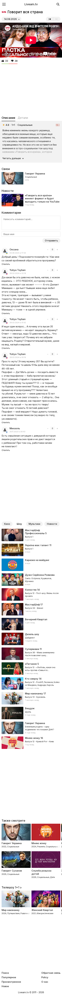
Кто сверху (31, 678)
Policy (44, 977)
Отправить (51, 240)
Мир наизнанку (34, 693)
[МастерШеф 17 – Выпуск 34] (31, 609)
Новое (5, 986)
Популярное (9, 977)
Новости (52, 523)
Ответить (6, 264)
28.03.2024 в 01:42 (18, 323)
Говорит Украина (35, 173)
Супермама (32, 649)
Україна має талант (37, 545)
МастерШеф (32, 604)
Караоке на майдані (37, 560)
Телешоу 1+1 (10, 887)
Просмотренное (11, 981)
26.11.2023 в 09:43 (17, 432)
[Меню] (3, 4)
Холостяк (31, 589)
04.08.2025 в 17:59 (18, 253)
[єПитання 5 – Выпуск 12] (31, 668)
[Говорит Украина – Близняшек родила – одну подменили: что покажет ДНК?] (31, 728)
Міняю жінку (32, 737)
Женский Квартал (42, 910)
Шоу (19, 523)
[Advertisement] (31, 89)
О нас (44, 981)
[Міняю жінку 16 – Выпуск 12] (31, 742)
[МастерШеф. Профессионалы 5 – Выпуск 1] (31, 535)
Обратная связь (50, 972)
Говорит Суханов (12, 870)
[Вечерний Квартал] (31, 624)
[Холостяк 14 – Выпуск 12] (31, 594)
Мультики (34, 523)
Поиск (5, 972)
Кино (7, 523)
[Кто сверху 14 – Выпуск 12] (31, 683)
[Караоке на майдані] (31, 565)
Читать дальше (11, 158)
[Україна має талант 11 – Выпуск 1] (31, 550)
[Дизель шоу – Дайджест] (31, 639)
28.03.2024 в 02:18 (18, 273)
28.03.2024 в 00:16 (18, 357)
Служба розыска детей (41, 872)
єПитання (31, 663)
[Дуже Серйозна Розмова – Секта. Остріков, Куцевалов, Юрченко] (31, 579)
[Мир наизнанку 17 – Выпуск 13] (31, 698)
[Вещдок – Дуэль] (31, 713)
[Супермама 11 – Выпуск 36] (31, 653)
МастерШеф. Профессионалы (35, 532)
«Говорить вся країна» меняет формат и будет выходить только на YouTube (42, 198)
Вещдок (29, 708)
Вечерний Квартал (36, 619)
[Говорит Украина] (31, 178)
